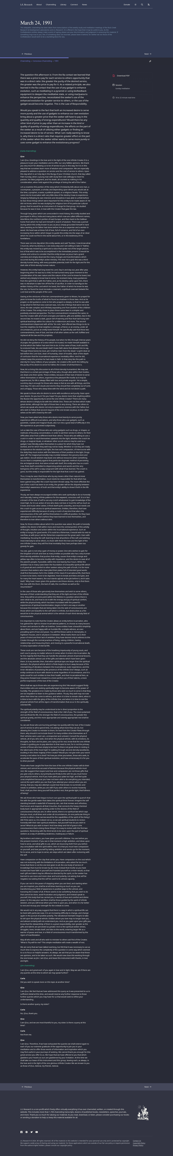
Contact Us (137, 1141)
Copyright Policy (139, 1143)
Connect (74, 4)
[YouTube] (37, 1131)
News (85, 4)
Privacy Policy (138, 1145)
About (39, 4)
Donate (127, 4)
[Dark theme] (135, 4)
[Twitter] (31, 1131)
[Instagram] (26, 1131)
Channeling (51, 4)
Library (64, 4)
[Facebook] (21, 1131)
